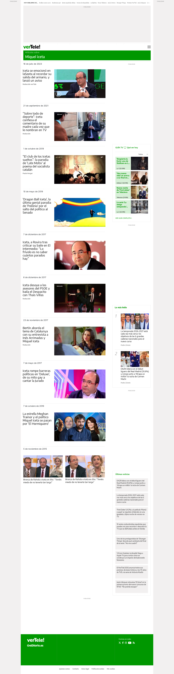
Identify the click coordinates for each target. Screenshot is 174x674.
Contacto (75, 669)
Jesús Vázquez (142, 3)
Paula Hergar (28, 173)
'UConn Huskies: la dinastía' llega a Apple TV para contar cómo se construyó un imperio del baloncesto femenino (131, 556)
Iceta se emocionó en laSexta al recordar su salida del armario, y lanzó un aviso (37, 75)
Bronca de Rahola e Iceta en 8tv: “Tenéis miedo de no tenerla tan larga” (42, 481)
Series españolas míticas (68, 3)
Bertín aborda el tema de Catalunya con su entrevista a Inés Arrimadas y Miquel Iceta (35, 334)
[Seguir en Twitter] (120, 643)
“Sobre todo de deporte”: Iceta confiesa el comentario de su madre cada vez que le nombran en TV (36, 121)
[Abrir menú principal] (149, 47)
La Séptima (94, 3)
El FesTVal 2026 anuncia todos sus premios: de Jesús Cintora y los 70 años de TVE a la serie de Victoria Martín (131, 570)
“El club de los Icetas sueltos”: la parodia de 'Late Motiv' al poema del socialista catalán (36, 162)
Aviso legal (85, 669)
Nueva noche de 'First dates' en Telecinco (123, 190)
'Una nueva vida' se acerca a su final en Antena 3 (123, 175)
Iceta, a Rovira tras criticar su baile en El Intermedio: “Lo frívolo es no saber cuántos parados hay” (36, 250)
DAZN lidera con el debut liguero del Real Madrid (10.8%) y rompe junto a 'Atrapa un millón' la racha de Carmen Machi (135, 374)
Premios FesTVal (131, 3)
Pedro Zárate (125, 345)
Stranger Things (121, 3)
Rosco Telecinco (102, 3)
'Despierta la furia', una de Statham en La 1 (123, 161)
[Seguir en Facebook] (123, 643)
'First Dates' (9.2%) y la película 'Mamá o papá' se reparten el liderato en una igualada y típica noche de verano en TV (131, 513)
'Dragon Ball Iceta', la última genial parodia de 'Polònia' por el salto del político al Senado (37, 205)
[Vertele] (35, 640)
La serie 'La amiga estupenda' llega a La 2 (121, 204)
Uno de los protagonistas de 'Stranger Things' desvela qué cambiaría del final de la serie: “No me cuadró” (131, 541)
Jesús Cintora (111, 3)
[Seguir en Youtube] (129, 643)
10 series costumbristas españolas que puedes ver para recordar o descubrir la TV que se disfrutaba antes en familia (131, 526)
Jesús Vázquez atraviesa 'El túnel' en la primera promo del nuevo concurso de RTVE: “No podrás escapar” (131, 584)
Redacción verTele (29, 84)
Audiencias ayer (56, 3)
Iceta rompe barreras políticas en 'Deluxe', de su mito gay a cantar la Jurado (36, 375)
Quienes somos (64, 669)
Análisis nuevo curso (45, 3)
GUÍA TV (126, 147)
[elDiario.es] (35, 645)
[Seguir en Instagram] (126, 643)
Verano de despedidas (83, 3)
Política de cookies (98, 669)
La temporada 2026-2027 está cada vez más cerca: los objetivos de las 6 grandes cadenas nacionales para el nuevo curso (134, 336)
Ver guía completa (123, 218)
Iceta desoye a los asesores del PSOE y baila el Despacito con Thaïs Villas (36, 290)
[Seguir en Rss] (134, 643)
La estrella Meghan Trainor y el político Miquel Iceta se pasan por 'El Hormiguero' (37, 418)
